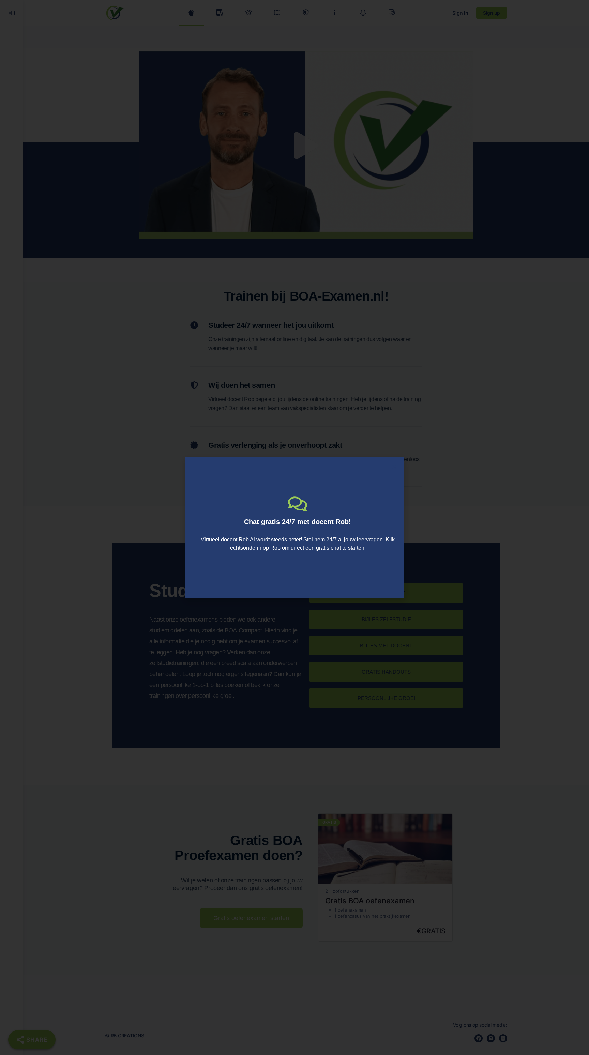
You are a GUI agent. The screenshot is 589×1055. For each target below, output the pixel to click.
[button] (394, 466)
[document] (294, 527)
